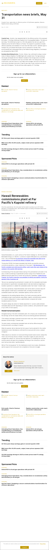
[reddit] (26, 32)
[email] (29, 32)
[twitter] (24, 32)
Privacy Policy (43, 543)
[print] (46, 32)
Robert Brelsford (6, 213)
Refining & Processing (7, 191)
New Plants (4, 10)
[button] (2, 3)
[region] (24, 546)
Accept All (24, 547)
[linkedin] (22, 32)
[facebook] (20, 32)
